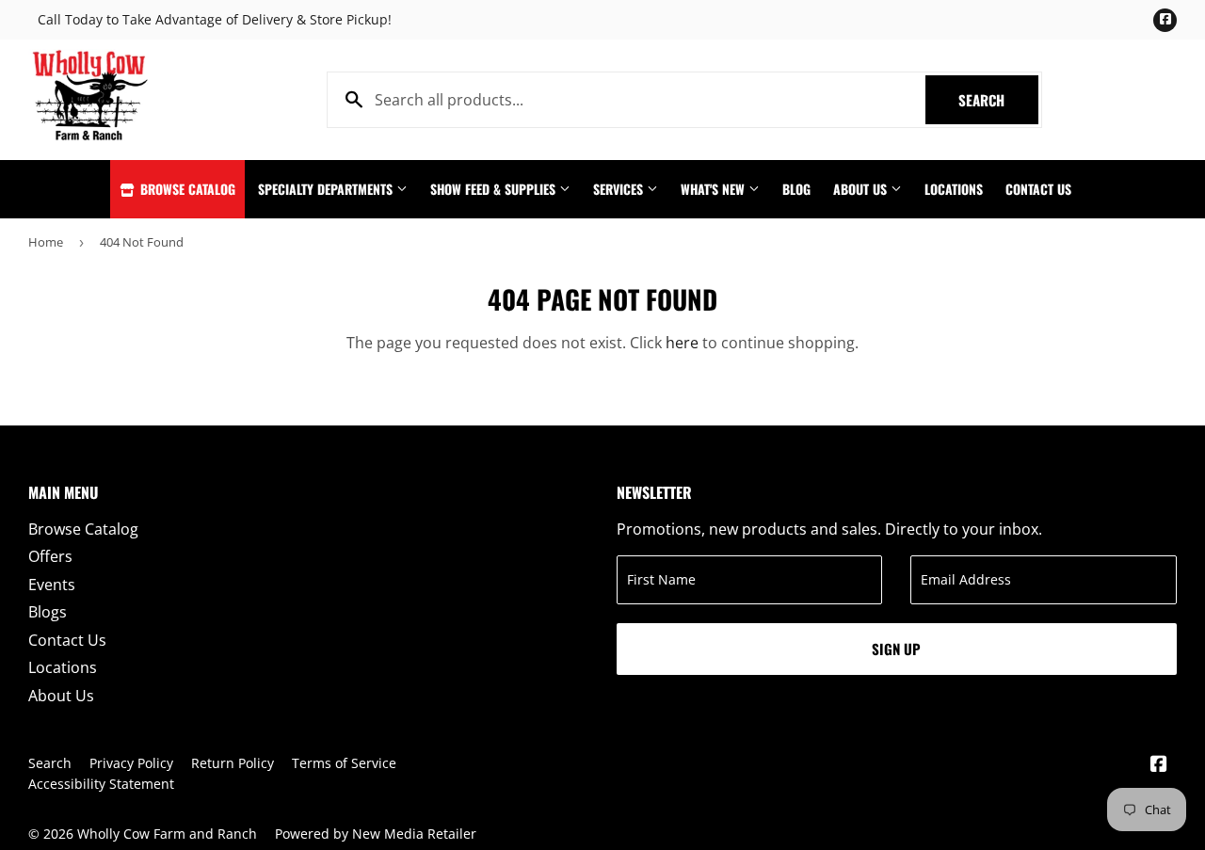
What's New (714, 189)
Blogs (47, 611)
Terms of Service (344, 763)
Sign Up (896, 648)
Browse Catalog (186, 189)
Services (620, 189)
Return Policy (232, 763)
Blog (796, 189)
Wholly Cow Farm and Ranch (167, 833)
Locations (953, 189)
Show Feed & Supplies (494, 189)
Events (51, 584)
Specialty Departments (327, 189)
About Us (862, 189)
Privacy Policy (131, 763)
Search (998, 99)
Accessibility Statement (101, 784)
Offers (50, 556)
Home (45, 241)
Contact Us (1038, 189)
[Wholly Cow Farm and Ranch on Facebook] (1158, 765)
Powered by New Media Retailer (375, 833)
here (682, 342)
